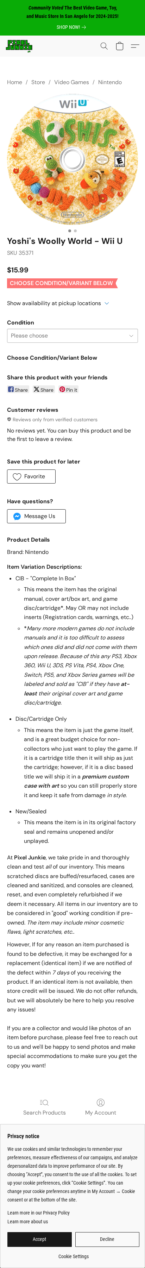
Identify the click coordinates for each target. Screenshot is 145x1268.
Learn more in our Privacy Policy (38, 1213)
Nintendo (110, 82)
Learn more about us (27, 1221)
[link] (73, 27)
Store (38, 82)
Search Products (44, 1112)
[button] (20, 46)
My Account (100, 1112)
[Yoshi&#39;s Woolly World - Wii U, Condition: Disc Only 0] (72, 159)
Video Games (71, 82)
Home (14, 82)
